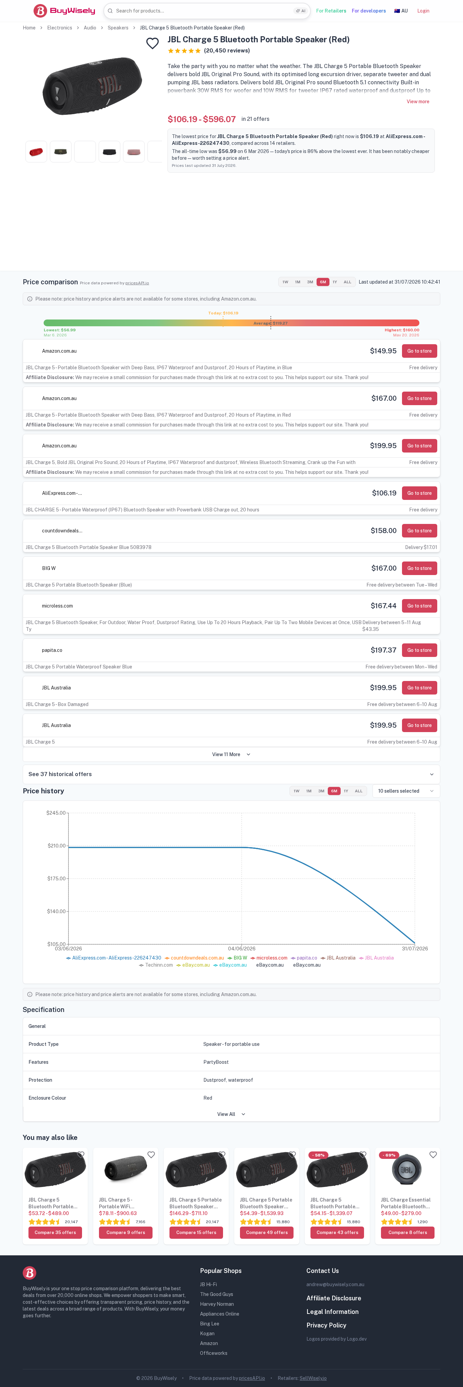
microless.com (57, 606)
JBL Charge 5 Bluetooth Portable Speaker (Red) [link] (192, 27)
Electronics (59, 27)
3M (310, 282)
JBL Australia (56, 687)
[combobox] (207, 11)
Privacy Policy (326, 1325)
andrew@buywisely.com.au (335, 1284)
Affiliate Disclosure (333, 1298)
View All (226, 1114)
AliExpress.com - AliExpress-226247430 (62, 493)
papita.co (52, 650)
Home (29, 27)
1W (285, 282)
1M (297, 282)
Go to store (419, 351)
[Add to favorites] (152, 43)
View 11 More (226, 754)
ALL (347, 282)
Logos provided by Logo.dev (336, 1339)
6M (323, 282)
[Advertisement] (231, 223)
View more (418, 101)
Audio (90, 27)
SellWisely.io (313, 1378)
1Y (335, 282)
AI (303, 10)
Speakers (118, 27)
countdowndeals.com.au (62, 530)
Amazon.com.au (59, 351)
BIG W (49, 568)
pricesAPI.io (137, 283)
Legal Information (332, 1311)
